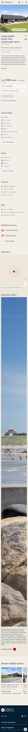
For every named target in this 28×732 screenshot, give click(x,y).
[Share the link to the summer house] (26, 39)
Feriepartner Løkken (6, 649)
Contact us (13, 100)
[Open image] (14, 19)
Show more (4, 68)
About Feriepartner (7, 727)
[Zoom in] (25, 283)
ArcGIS (2, 287)
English (5, 716)
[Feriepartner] (6, 2)
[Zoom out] (25, 285)
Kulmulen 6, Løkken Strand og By (12, 47)
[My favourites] (22, 2)
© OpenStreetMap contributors (16, 287)
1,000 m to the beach (9, 186)
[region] (14, 271)
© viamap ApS (7, 287)
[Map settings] (25, 279)
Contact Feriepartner (8, 722)
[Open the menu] (26, 2)
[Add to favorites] (26, 36)
